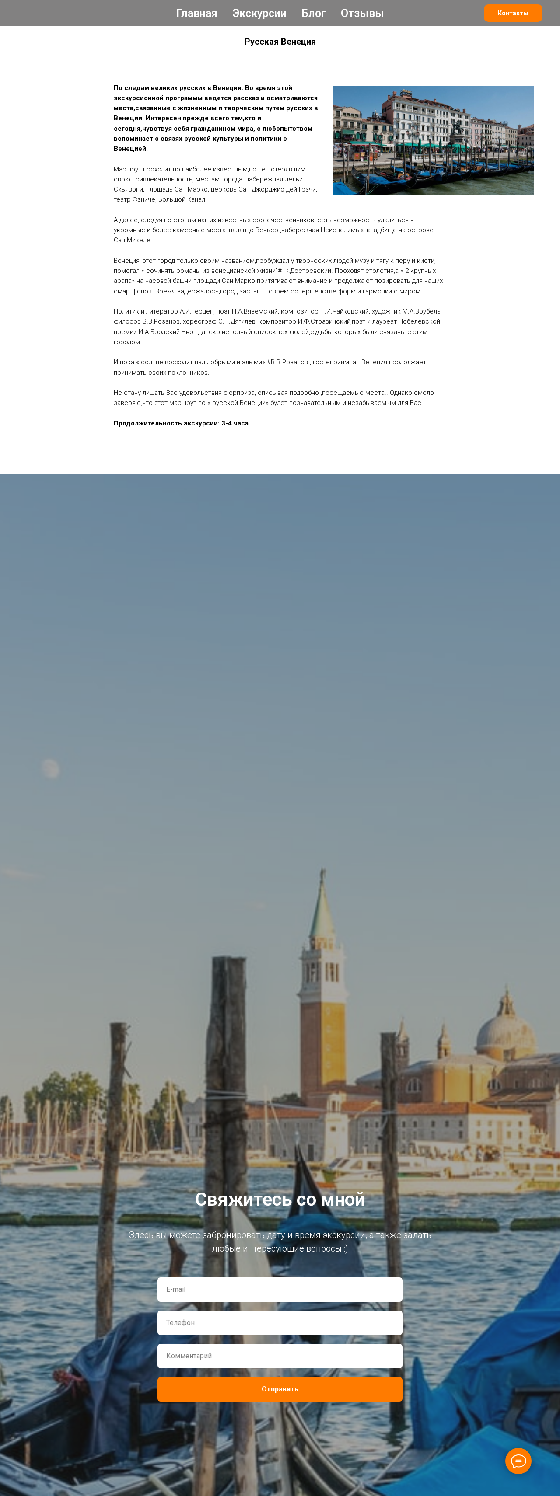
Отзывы (362, 13)
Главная (196, 13)
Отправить (280, 1389)
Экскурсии (259, 13)
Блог (313, 13)
